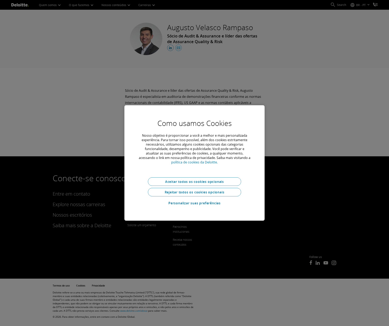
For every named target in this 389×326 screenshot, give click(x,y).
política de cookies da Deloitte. (194, 162)
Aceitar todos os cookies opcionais (194, 181)
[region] (194, 163)
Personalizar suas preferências (194, 203)
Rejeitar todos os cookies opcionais (194, 192)
